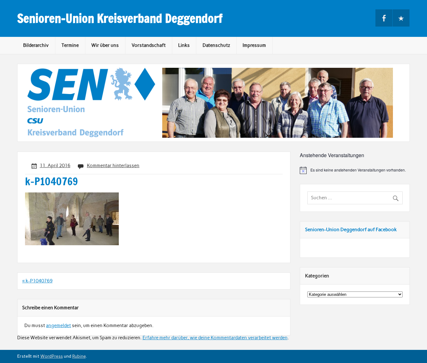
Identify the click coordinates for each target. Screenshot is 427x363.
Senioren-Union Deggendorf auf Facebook (351, 229)
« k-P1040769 (37, 281)
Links (184, 45)
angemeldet (58, 325)
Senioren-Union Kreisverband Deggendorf (120, 18)
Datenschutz (216, 45)
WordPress (51, 356)
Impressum (254, 45)
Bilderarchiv (36, 45)
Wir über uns (105, 45)
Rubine (79, 356)
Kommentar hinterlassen (113, 165)
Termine (70, 45)
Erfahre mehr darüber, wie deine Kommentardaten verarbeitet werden (215, 338)
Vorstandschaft (149, 45)
